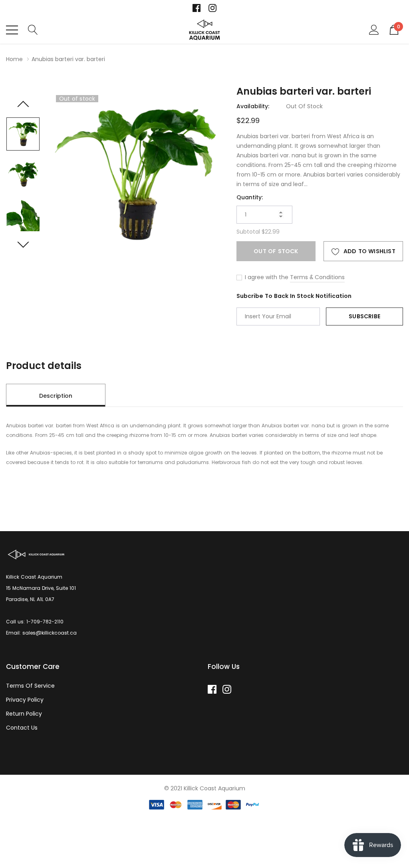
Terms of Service (30, 686)
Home (14, 59)
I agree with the (265, 277)
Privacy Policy (25, 700)
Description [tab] (55, 396)
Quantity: (249, 197)
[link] (196, 8)
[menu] (12, 30)
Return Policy (24, 714)
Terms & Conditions (317, 277)
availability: (252, 106)
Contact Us (22, 728)
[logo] (205, 30)
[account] (374, 29)
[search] (33, 29)
